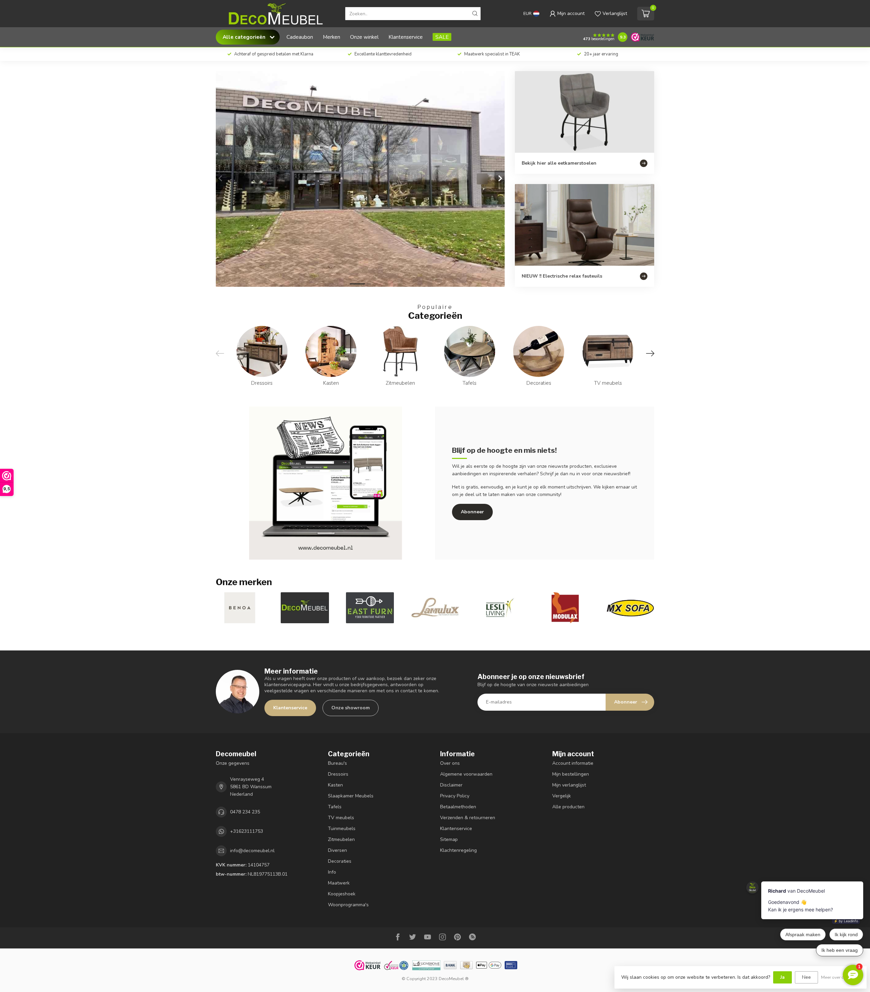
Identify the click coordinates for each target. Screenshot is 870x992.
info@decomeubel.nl (252, 850)
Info (332, 872)
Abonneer (472, 512)
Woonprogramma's (348, 905)
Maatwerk (339, 883)
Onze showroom (350, 708)
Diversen (337, 850)
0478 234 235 (245, 812)
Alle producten (568, 807)
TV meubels (341, 817)
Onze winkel (364, 36)
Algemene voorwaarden (466, 774)
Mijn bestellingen (570, 774)
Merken (331, 36)
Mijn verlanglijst (569, 785)
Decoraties (339, 861)
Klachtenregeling (458, 850)
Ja (782, 977)
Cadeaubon (299, 36)
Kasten (335, 785)
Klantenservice (405, 36)
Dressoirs (338, 774)
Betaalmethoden (458, 807)
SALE (442, 36)
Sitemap (449, 839)
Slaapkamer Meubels (350, 796)
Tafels (335, 807)
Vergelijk (561, 796)
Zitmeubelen (341, 839)
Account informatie (572, 763)
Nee (806, 977)
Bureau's (337, 763)
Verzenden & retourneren (467, 817)
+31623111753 (246, 831)
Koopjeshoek (341, 894)
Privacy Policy (454, 796)
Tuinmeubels (341, 828)
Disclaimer (451, 785)
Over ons (450, 763)
